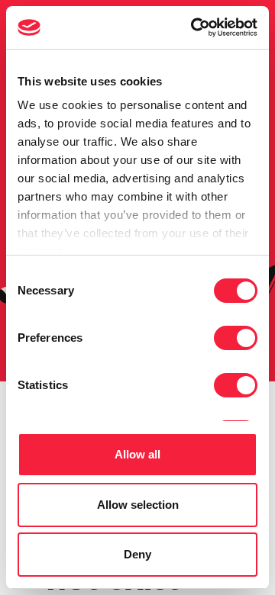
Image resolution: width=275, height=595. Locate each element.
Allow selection (138, 504)
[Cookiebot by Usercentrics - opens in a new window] (194, 27)
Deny (137, 554)
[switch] (235, 338)
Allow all (137, 454)
